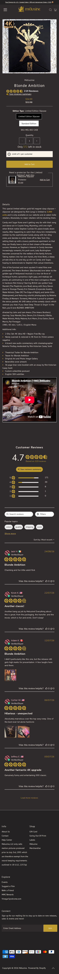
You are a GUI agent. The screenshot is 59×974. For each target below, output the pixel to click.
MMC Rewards (8, 894)
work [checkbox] (39, 527)
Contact (5, 835)
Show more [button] (10, 533)
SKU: (23, 130)
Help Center (7, 840)
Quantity (29, 135)
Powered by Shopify (37, 968)
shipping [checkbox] (29, 527)
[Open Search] (50, 9)
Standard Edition (28, 123)
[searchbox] (19, 514)
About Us (6, 831)
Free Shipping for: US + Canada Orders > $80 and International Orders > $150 (28, 2)
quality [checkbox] (18, 527)
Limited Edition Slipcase (29, 116)
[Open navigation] (8, 9)
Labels (32, 840)
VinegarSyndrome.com (11, 899)
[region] (28, 478)
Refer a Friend (8, 890)
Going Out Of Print (38, 835)
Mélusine (33, 844)
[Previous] (7, 24)
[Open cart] (55, 9)
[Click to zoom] (52, 24)
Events (5, 882)
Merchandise (35, 848)
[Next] (14, 24)
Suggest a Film (8, 886)
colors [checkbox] (8, 527)
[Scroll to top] (53, 968)
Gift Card (33, 831)
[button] (46, 581)
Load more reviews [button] (29, 797)
